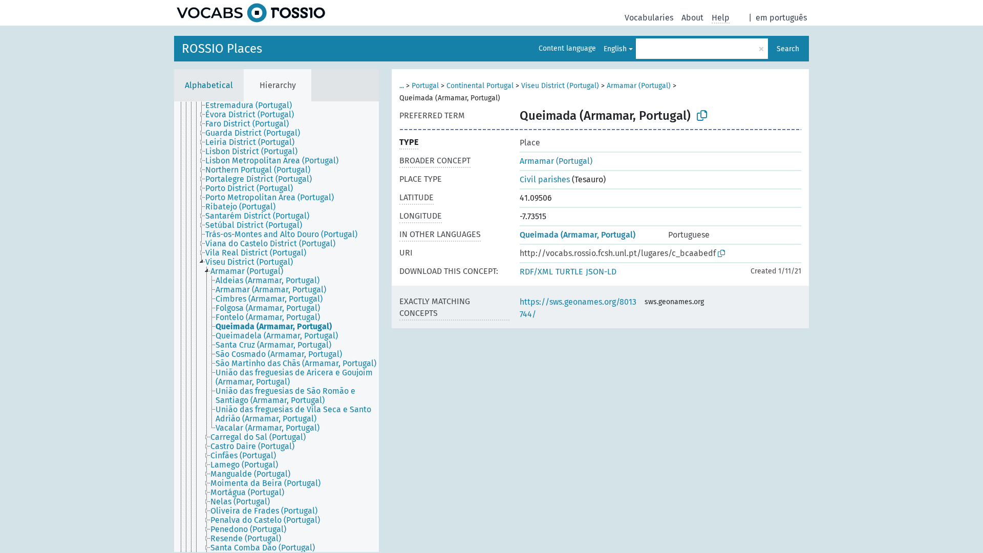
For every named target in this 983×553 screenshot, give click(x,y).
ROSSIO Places (222, 48)
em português (781, 18)
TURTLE (569, 271)
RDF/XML (536, 271)
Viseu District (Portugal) (560, 85)
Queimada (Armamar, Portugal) (577, 235)
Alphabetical (209, 85)
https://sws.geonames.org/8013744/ (578, 308)
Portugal (425, 85)
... (401, 85)
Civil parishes (545, 179)
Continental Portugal (480, 85)
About (692, 18)
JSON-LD (601, 271)
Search (788, 49)
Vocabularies (649, 18)
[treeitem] (253, 105)
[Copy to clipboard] (702, 115)
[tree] (276, 326)
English (615, 49)
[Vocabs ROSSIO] (251, 13)
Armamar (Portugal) (639, 85)
